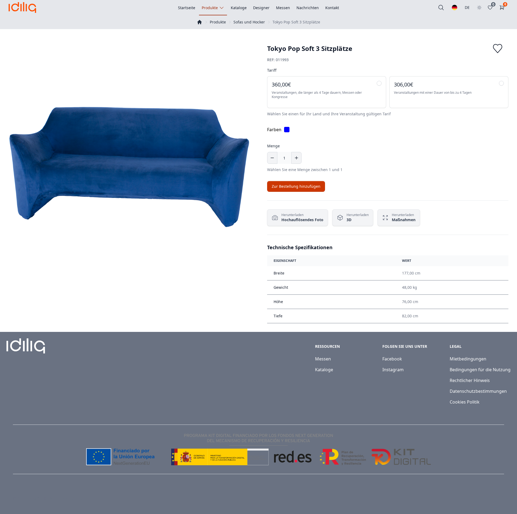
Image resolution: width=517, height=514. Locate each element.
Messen (323, 359)
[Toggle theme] (479, 7)
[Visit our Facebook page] (489, 498)
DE (467, 7)
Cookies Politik (465, 402)
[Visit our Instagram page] (501, 498)
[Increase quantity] (296, 158)
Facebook (392, 359)
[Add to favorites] (497, 48)
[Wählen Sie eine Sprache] (454, 7)
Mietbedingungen (468, 359)
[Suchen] (441, 7)
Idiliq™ (33, 498)
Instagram (393, 370)
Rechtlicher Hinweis (470, 380)
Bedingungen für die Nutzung (480, 370)
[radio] (326, 92)
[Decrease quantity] (272, 158)
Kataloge (324, 370)
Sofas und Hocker (249, 22)
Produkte (218, 22)
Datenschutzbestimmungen (478, 391)
